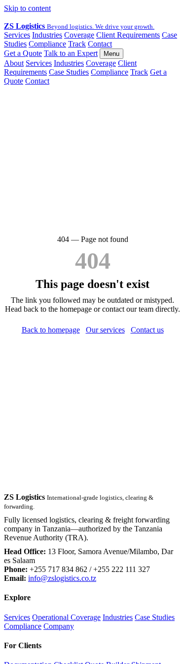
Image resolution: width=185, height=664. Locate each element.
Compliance (47, 44)
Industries (47, 35)
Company (58, 626)
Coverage (79, 35)
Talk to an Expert (71, 53)
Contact (100, 44)
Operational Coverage (66, 617)
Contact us (147, 330)
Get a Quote (23, 53)
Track (77, 44)
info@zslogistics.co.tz (62, 578)
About (14, 63)
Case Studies (69, 72)
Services (17, 35)
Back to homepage (51, 330)
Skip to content (27, 8)
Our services (105, 330)
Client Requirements (128, 35)
